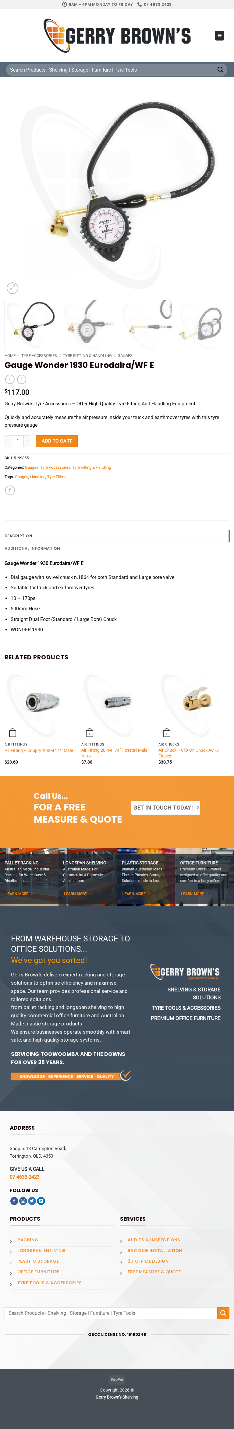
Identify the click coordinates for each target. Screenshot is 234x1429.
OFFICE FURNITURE (38, 1272)
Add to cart (57, 441)
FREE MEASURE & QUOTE (154, 1272)
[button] (219, 36)
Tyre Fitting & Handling (87, 355)
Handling (37, 477)
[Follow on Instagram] (23, 1201)
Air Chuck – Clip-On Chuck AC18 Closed (188, 753)
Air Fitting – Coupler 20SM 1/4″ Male (39, 750)
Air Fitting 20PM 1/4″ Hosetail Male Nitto (114, 753)
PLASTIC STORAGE (38, 1261)
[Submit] (220, 70)
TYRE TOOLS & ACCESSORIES (49, 1283)
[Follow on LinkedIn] (41, 1201)
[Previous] (16, 192)
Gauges (125, 355)
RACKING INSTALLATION (155, 1251)
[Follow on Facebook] (14, 1201)
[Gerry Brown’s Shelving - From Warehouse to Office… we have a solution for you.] (117, 35)
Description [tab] (18, 535)
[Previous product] (21, 379)
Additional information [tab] (32, 548)
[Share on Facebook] (10, 490)
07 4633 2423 (25, 1177)
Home (10, 355)
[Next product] (9, 379)
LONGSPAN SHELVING (41, 1251)
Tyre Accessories (39, 355)
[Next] (217, 192)
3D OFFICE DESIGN (148, 1261)
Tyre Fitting (56, 477)
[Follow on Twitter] (32, 1201)
